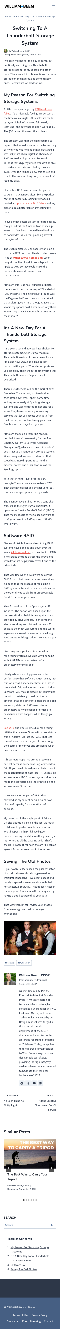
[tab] (24, 1200)
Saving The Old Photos (24, 1269)
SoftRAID (9, 728)
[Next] (51, 1168)
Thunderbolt (24, 962)
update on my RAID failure (31, 203)
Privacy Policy (39, 1315)
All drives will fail (20, 552)
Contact (48, 1321)
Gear (15, 16)
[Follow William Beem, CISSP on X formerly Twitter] (28, 1083)
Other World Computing (28, 257)
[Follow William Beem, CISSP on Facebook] (22, 1083)
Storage (9, 962)
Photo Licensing (31, 1321)
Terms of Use (20, 1315)
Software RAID (19, 1265)
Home (8, 16)
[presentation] (30, 1154)
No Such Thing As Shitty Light (14, 1100)
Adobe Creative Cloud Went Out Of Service (45, 1102)
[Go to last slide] (8, 1168)
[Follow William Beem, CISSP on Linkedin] (40, 1083)
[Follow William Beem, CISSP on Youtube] (34, 1083)
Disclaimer (13, 1321)
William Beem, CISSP (21, 51)
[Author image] (6, 51)
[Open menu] (53, 6)
